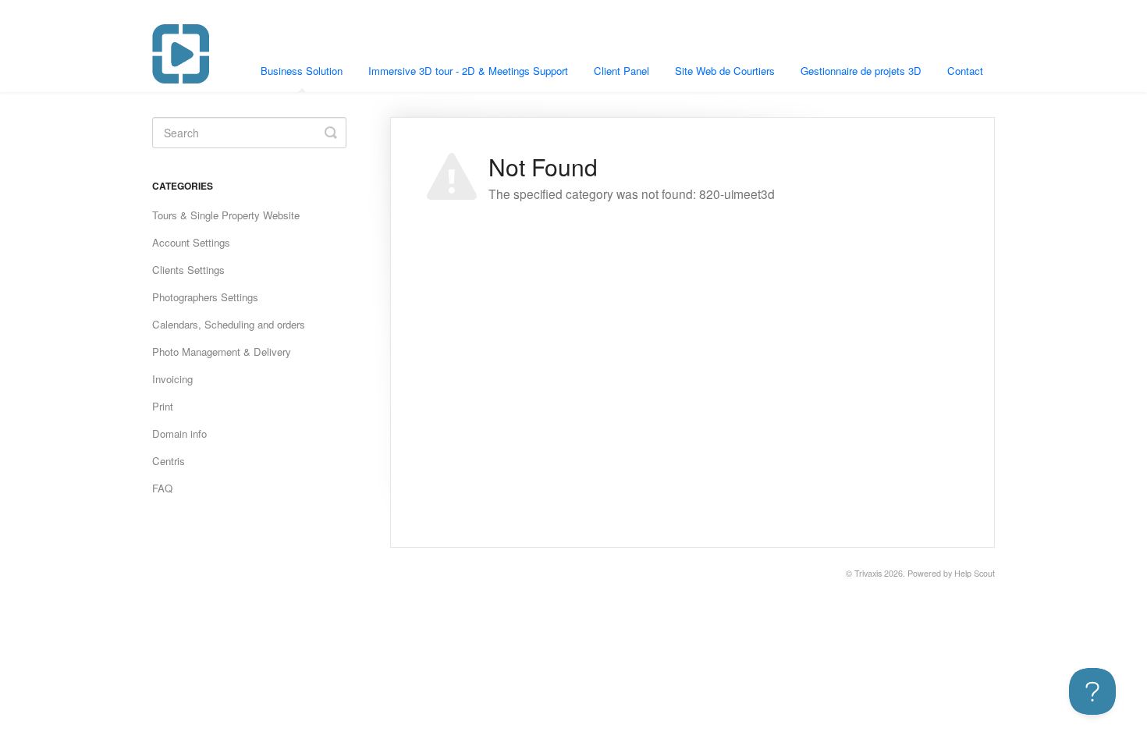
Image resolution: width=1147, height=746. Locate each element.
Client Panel (621, 70)
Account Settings (191, 242)
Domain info (179, 433)
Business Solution (302, 70)
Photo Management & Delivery (221, 351)
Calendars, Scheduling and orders (228, 324)
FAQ (162, 488)
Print (162, 406)
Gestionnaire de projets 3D (861, 70)
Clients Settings (188, 269)
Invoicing (172, 378)
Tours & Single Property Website (226, 215)
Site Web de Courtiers (725, 70)
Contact (965, 70)
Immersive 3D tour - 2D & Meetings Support (468, 70)
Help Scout (974, 573)
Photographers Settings (205, 297)
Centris (168, 460)
